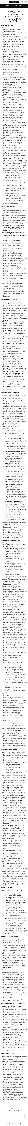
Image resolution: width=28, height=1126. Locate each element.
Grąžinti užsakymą (14, 1110)
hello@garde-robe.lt (9, 46)
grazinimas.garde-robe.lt (13, 828)
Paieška (14, 1105)
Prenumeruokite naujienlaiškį (13, 1114)
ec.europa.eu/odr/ (15, 1099)
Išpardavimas (14, 1108)
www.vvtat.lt (6, 1097)
